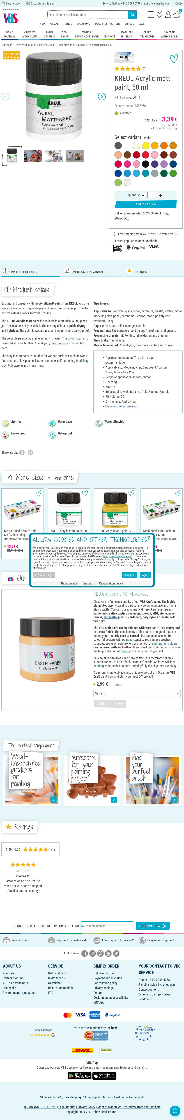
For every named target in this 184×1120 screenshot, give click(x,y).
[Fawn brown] (173, 155)
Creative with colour (25, 44)
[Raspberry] (136, 164)
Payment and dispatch (107, 978)
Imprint (88, 583)
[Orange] (164, 145)
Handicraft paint (66, 44)
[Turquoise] (145, 173)
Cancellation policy (105, 983)
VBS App (98, 1002)
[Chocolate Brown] (164, 155)
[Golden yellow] (154, 145)
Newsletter (54, 983)
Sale (141, 23)
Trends (67, 23)
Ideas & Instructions (107, 23)
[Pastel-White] (127, 182)
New (42, 23)
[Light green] (173, 173)
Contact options (149, 989)
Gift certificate (57, 973)
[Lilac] (164, 164)
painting (127, 639)
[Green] (164, 173)
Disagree (129, 575)
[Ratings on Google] (43, 1033)
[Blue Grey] (154, 173)
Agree (145, 575)
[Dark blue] (173, 164)
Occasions (83, 23)
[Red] (145, 155)
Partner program (13, 978)
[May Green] (118, 182)
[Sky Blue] (136, 173)
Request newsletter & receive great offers (46, 926)
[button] (5, 97)
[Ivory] (136, 145)
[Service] (151, 14)
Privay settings (43, 575)
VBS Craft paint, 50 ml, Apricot (120, 594)
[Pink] (127, 164)
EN (181, 3)
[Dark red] (136, 155)
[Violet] (154, 164)
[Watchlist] (159, 14)
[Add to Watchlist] (173, 58)
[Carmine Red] (118, 164)
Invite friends (56, 978)
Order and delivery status (154, 994)
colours (72, 338)
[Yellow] (145, 145)
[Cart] (176, 14)
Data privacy (69, 583)
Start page (6, 44)
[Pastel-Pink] (154, 155)
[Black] (145, 164)
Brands (129, 23)
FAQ (50, 993)
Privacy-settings (103, 988)
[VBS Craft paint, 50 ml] (47, 649)
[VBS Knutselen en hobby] (10, 18)
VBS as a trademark (15, 983)
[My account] (168, 14)
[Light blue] (127, 173)
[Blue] (118, 173)
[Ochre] (173, 145)
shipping (172, 128)
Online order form (104, 973)
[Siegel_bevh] (96, 1035)
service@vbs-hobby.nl (162, 984)
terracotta (110, 617)
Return (97, 993)
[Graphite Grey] (118, 145)
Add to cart (143, 204)
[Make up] (118, 155)
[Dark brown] (127, 155)
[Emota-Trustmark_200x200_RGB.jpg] (145, 1033)
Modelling (82, 361)
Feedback (145, 999)
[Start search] (132, 14)
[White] (127, 145)
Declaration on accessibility (110, 997)
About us (8, 973)
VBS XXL (53, 23)
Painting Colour (47, 44)
